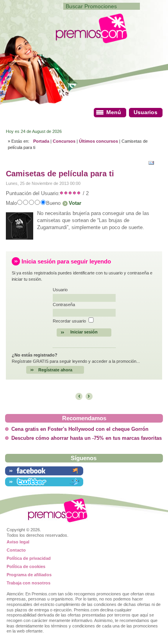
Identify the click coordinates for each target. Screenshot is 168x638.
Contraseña (64, 304)
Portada (41, 141)
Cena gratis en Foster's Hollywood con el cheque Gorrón (79, 429)
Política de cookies (26, 566)
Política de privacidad (29, 558)
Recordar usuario (69, 321)
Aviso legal (18, 541)
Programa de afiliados (29, 574)
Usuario (60, 289)
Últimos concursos (98, 141)
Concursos (64, 141)
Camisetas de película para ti (60, 173)
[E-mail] (153, 162)
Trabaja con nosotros (28, 583)
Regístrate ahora (55, 369)
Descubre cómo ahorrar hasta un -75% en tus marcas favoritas (86, 438)
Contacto (16, 550)
